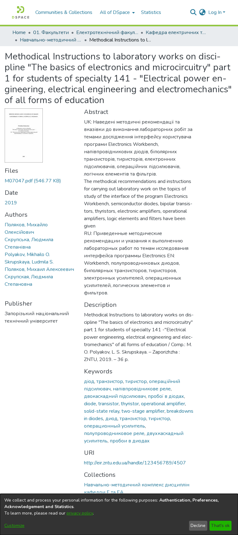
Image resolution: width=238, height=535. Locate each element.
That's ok (220, 525)
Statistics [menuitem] (151, 12)
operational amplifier (163, 403)
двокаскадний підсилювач (115, 396)
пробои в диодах (130, 440)
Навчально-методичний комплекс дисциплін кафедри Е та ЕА (51, 40)
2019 (11, 202)
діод (89, 381)
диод (111, 418)
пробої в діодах (166, 396)
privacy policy (80, 513)
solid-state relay (101, 411)
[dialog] (119, 514)
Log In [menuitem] (215, 12)
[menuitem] (117, 12)
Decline (198, 525)
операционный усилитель (114, 426)
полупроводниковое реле (114, 433)
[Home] (20, 12)
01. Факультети (51, 32)
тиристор (136, 381)
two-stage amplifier (143, 411)
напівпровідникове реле (142, 388)
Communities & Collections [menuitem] (63, 12)
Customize (14, 525)
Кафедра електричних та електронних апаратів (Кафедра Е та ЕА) (177, 32)
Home (19, 32)
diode (90, 403)
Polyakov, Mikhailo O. (27, 254)
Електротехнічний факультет (107, 32)
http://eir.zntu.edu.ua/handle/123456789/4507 (135, 462)
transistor (108, 403)
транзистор (109, 381)
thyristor (130, 403)
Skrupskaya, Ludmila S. (29, 262)
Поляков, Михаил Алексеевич (39, 269)
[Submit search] (193, 12)
